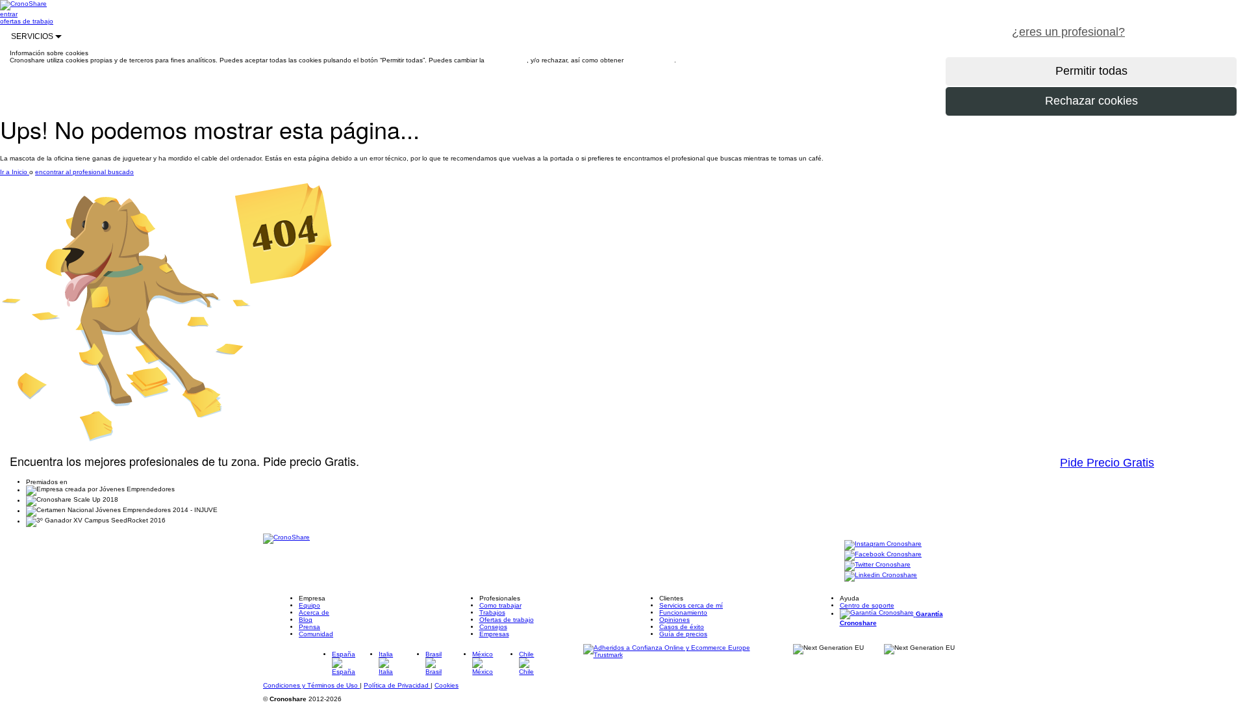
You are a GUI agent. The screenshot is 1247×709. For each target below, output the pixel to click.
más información (649, 60)
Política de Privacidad (397, 685)
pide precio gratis (1191, 24)
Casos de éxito (681, 626)
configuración (506, 60)
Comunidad (316, 634)
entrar (9, 14)
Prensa (309, 626)
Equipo (309, 605)
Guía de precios (683, 634)
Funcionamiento (683, 612)
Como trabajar (500, 605)
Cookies (447, 685)
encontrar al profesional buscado (84, 171)
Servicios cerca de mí (691, 605)
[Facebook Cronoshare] (883, 555)
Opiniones (674, 619)
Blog (305, 619)
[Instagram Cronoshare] (883, 544)
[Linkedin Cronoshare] (880, 576)
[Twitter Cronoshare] (877, 565)
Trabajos (492, 612)
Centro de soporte (867, 605)
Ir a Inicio (14, 171)
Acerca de (314, 612)
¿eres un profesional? (1068, 31)
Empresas (494, 634)
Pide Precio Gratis (1107, 462)
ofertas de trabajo (26, 21)
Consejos (493, 626)
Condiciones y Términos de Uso (311, 685)
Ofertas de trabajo (506, 619)
